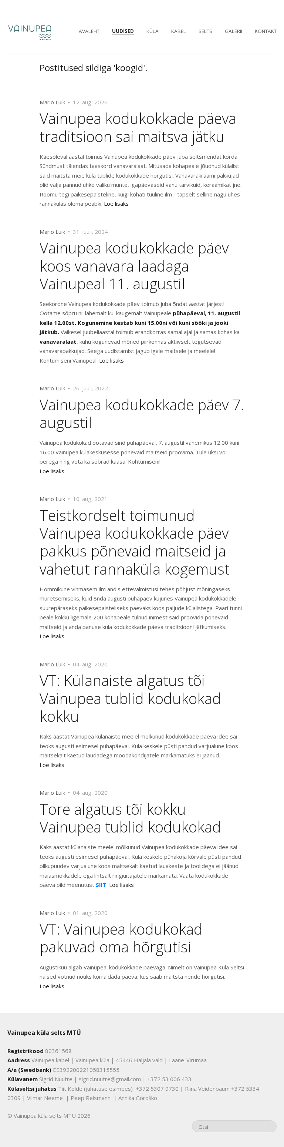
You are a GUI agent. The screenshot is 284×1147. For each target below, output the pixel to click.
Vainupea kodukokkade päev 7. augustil (142, 413)
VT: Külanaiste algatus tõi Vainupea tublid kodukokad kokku (130, 698)
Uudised (123, 31)
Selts (205, 31)
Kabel (178, 31)
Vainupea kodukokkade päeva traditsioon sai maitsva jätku (138, 127)
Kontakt (266, 31)
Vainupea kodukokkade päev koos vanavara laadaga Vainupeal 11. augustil (134, 265)
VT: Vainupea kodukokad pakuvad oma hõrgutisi (121, 938)
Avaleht (89, 31)
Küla (152, 31)
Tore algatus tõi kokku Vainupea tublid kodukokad (130, 818)
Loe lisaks (116, 203)
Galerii (233, 31)
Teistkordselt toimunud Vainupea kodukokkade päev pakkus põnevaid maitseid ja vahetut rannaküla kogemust (135, 542)
